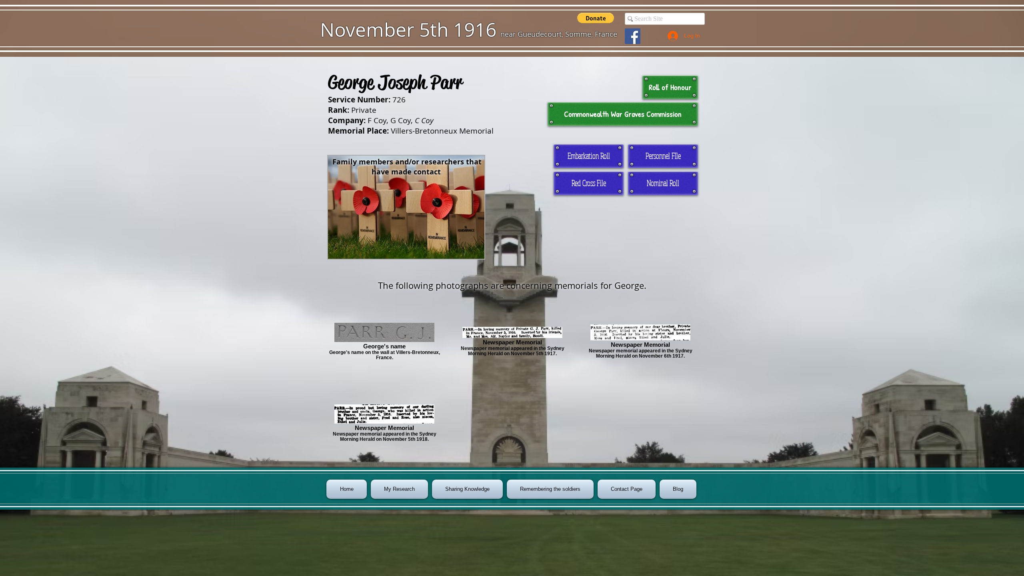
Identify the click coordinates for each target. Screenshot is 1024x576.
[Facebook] (632, 36)
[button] (595, 18)
